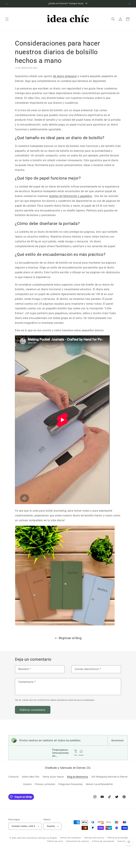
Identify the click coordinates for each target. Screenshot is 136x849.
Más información (117, 740)
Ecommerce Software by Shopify (42, 838)
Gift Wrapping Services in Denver (109, 776)
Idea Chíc (21, 838)
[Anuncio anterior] (6, 3)
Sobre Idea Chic (30, 776)
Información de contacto (77, 841)
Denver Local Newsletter (99, 784)
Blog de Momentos (77, 776)
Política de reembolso (70, 838)
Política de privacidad (117, 838)
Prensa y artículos (45, 784)
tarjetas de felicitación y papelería (70, 196)
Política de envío (55, 841)
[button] (7, 19)
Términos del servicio (94, 838)
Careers (27, 784)
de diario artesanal (65, 76)
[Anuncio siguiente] (129, 3)
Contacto (13, 776)
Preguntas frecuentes (70, 784)
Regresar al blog (70, 638)
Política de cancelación (103, 841)
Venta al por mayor (53, 776)
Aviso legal (122, 841)
